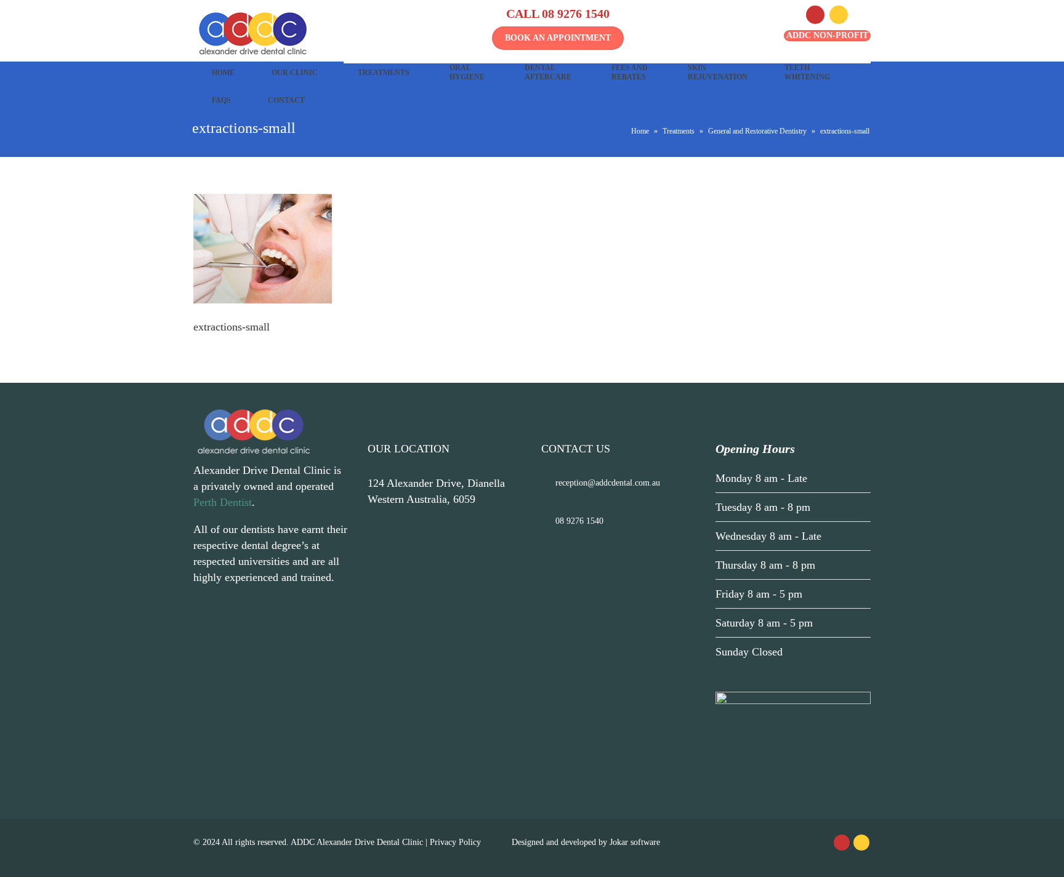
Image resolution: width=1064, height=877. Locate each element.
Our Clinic (295, 72)
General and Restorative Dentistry (757, 131)
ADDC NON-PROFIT (827, 35)
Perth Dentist (222, 502)
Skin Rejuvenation (718, 72)
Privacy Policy (455, 842)
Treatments (383, 72)
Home (223, 72)
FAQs (221, 100)
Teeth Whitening (807, 72)
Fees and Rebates (629, 72)
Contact (286, 100)
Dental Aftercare (548, 72)
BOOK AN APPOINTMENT (558, 37)
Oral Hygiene (467, 72)
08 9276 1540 (576, 13)
